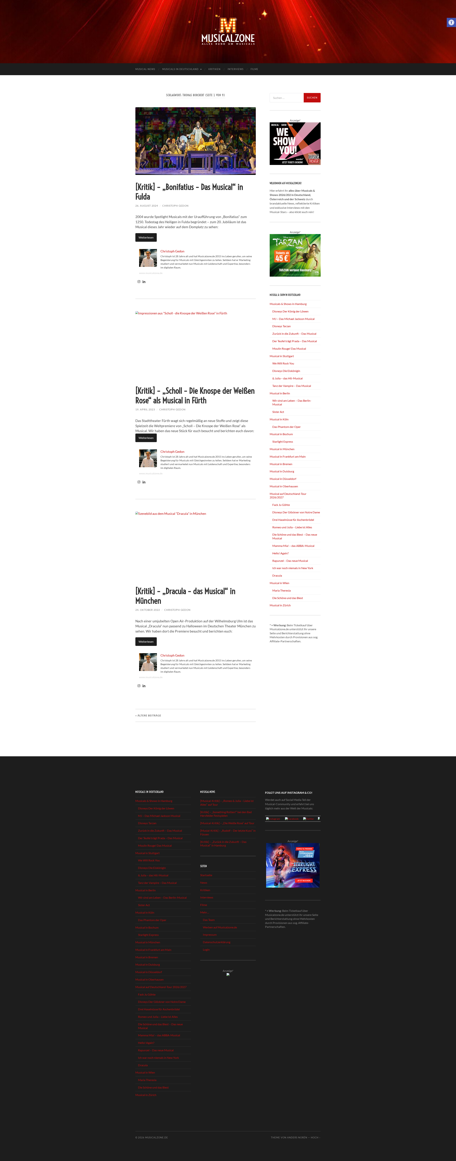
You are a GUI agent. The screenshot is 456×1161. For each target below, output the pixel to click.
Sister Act (278, 411)
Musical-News (145, 69)
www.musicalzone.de (150, 272)
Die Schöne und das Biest (287, 598)
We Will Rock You (283, 363)
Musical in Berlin (280, 393)
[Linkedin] (144, 282)
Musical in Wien (279, 583)
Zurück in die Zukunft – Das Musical (294, 333)
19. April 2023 (145, 409)
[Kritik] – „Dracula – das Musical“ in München (185, 596)
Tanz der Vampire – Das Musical (291, 385)
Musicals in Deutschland (180, 69)
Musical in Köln (279, 419)
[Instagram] (139, 282)
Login (206, 949)
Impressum (210, 934)
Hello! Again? (280, 553)
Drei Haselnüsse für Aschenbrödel (293, 519)
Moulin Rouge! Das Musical (289, 348)
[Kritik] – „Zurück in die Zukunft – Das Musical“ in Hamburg (223, 843)
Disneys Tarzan (281, 326)
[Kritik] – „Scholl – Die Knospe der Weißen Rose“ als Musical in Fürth (195, 395)
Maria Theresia (281, 590)
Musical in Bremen (281, 464)
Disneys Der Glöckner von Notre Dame (296, 512)
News (203, 882)
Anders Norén (297, 1137)
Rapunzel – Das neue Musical (290, 560)
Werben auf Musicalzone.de (220, 927)
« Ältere (148, 715)
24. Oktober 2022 (147, 609)
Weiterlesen (146, 237)
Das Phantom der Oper (286, 426)
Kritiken (214, 69)
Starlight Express (282, 441)
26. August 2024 (146, 205)
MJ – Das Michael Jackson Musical (293, 318)
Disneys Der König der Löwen (290, 311)
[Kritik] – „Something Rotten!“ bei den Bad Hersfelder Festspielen (226, 813)
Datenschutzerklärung (216, 942)
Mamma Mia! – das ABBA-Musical (293, 545)
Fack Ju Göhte (281, 504)
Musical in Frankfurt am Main (288, 456)
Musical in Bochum (281, 434)
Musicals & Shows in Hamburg (288, 303)
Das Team (209, 919)
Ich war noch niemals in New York (292, 568)
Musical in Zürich (280, 605)
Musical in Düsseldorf (283, 478)
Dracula (277, 575)
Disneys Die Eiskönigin (286, 370)
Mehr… (204, 912)
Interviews (235, 69)
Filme (254, 69)
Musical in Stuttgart (282, 356)
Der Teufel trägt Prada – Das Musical (294, 341)
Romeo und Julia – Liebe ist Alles (292, 527)
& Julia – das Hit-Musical (287, 378)
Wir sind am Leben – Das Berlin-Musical (162, 897)
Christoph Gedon (175, 205)
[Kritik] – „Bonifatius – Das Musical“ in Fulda (189, 192)
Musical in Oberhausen (284, 486)
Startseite (206, 875)
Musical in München (282, 449)
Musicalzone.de (156, 1137)
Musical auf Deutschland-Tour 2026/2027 (160, 987)
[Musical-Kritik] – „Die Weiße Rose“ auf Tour (227, 823)
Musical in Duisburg (282, 471)
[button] (451, 22)
